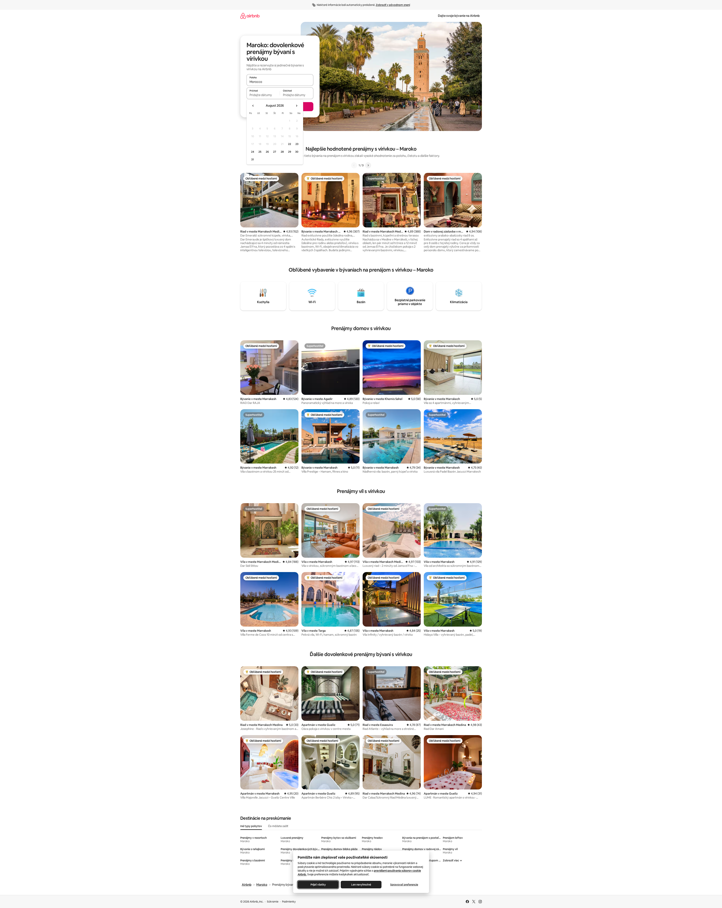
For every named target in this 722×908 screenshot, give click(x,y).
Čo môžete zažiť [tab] (278, 826)
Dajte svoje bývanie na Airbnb (459, 16)
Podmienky (289, 901)
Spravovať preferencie (404, 884)
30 (296, 151)
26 (267, 151)
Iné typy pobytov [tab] (251, 826)
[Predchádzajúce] (354, 165)
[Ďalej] (368, 165)
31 (252, 159)
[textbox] (263, 95)
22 (289, 144)
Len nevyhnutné (361, 884)
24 (252, 151)
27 (274, 151)
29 (289, 151)
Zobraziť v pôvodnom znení (393, 5)
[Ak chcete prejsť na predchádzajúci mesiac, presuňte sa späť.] (253, 106)
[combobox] (280, 81)
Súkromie (272, 901)
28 (282, 151)
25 (259, 151)
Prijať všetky (318, 884)
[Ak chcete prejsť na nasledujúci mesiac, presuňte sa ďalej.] (296, 106)
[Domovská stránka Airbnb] (250, 16)
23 (296, 144)
